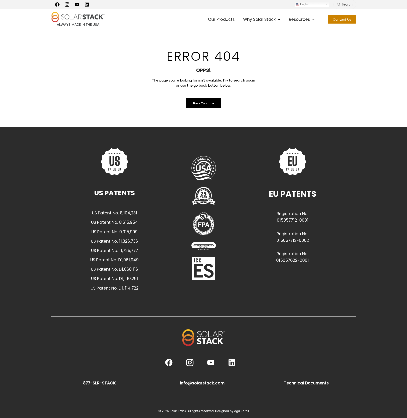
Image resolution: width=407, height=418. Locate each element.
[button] (342, 19)
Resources (299, 19)
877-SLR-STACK (99, 383)
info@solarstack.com (202, 383)
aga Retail (241, 411)
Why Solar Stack (259, 19)
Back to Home (203, 103)
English (304, 4)
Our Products (221, 19)
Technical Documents (306, 383)
